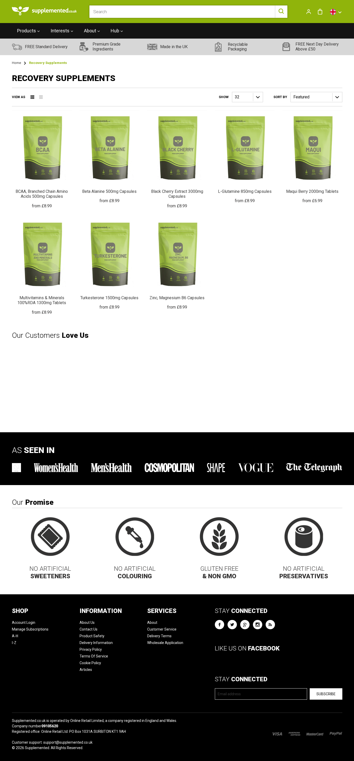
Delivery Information (96, 643)
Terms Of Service (94, 656)
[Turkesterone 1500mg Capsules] (109, 264)
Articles (86, 670)
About (152, 622)
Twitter (232, 624)
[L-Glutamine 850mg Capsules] (245, 157)
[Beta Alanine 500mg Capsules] (109, 157)
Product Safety (92, 636)
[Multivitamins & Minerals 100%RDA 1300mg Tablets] (42, 266)
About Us (87, 622)
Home (16, 63)
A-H (15, 636)
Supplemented (37, 748)
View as (18, 97)
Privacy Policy (91, 649)
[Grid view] (32, 97)
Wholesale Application (165, 643)
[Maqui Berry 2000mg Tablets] (312, 157)
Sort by (280, 97)
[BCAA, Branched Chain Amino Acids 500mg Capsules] (42, 159)
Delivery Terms (159, 636)
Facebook (219, 624)
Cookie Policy (90, 663)
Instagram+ (257, 624)
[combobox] (188, 11)
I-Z (14, 643)
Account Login (23, 622)
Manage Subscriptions (30, 629)
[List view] (41, 97)
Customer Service (161, 629)
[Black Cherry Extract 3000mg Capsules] (177, 159)
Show (224, 97)
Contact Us (88, 629)
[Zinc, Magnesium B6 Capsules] (177, 264)
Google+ (245, 624)
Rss (270, 624)
